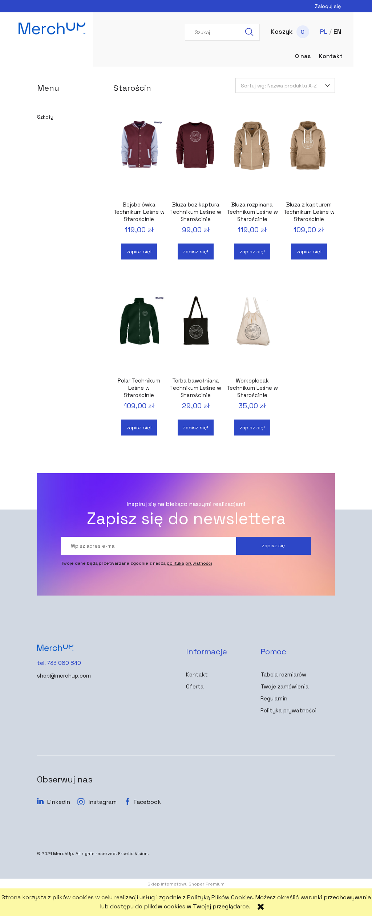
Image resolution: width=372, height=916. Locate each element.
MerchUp (63, 853)
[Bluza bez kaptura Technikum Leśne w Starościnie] (196, 157)
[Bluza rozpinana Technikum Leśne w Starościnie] (252, 157)
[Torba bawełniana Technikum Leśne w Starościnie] (196, 333)
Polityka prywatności (288, 710)
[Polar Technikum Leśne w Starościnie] (139, 333)
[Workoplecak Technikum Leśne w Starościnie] (252, 333)
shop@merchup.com (64, 675)
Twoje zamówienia (284, 686)
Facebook (147, 802)
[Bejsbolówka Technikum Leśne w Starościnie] (139, 157)
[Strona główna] (52, 28)
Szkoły (45, 117)
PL (323, 31)
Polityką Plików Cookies (220, 897)
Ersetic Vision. (133, 853)
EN (337, 31)
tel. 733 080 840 (59, 663)
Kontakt (197, 674)
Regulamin (273, 698)
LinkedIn (58, 802)
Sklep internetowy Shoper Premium (186, 884)
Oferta (195, 686)
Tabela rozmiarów (283, 674)
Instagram (103, 802)
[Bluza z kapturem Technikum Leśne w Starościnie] (309, 157)
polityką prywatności (189, 563)
